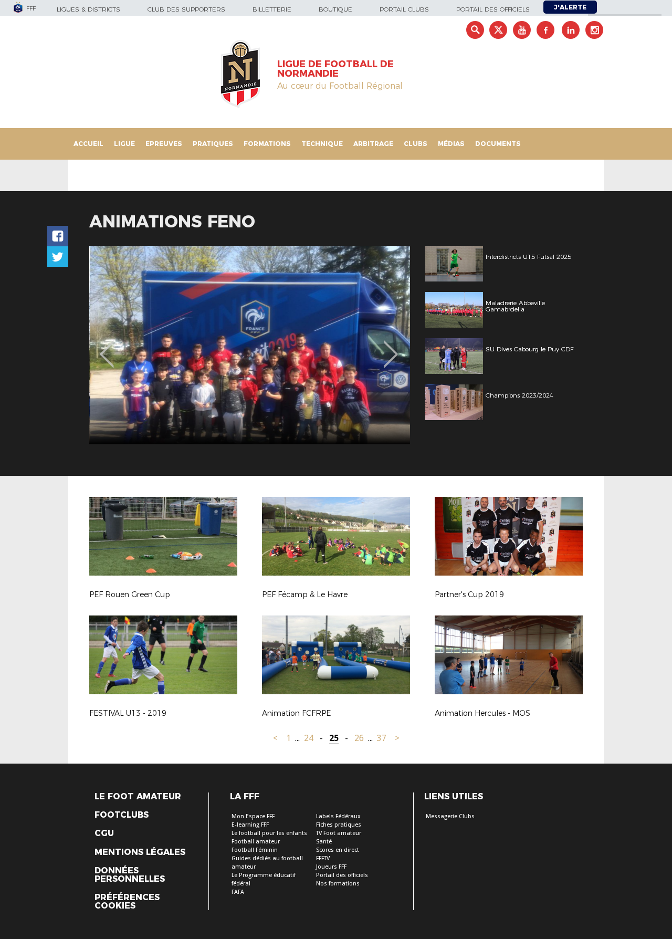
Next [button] (391, 346)
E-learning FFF (250, 824)
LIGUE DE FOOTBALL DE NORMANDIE (335, 68)
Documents (498, 144)
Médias (451, 144)
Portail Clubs (404, 9)
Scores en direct (337, 850)
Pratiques (213, 144)
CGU (104, 833)
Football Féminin (255, 850)
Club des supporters (186, 9)
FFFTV (323, 858)
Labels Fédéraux (338, 816)
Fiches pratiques (338, 824)
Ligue (124, 144)
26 (359, 738)
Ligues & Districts (88, 9)
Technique (322, 144)
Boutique (335, 9)
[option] (249, 345)
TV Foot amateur (338, 833)
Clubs (415, 144)
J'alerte (570, 7)
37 (381, 738)
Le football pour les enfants (269, 833)
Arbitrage (373, 144)
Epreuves (163, 144)
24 (308, 738)
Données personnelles (129, 875)
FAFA (238, 892)
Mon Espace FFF (253, 816)
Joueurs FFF (331, 866)
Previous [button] (107, 346)
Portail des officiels (493, 9)
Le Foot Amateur (137, 796)
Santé (324, 841)
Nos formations (338, 883)
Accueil (88, 144)
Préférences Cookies (127, 901)
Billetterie (272, 9)
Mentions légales (139, 852)
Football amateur (256, 841)
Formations (267, 144)
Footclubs (121, 815)
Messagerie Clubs (450, 816)
